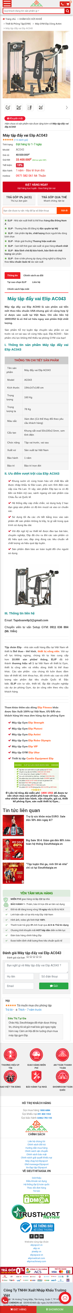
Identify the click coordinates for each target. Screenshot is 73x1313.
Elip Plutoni (35, 728)
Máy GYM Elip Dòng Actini (48, 23)
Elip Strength (36, 722)
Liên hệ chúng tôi (36, 1141)
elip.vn (36, 1248)
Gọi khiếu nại (29, 1113)
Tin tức (36, 1191)
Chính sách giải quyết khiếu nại (36, 1157)
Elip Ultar (34, 752)
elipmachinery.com (36, 1261)
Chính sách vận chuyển (36, 1151)
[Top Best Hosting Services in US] (36, 1212)
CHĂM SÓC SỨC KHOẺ (30, 19)
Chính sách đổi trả (36, 1144)
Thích (21, 1009)
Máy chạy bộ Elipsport (36, 1161)
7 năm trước (34, 1009)
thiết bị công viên (49, 651)
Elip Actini (34, 734)
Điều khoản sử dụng (36, 1181)
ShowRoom (55, 1309)
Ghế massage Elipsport (37, 1164)
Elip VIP (33, 746)
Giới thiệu (36, 1178)
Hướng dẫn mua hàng (36, 1148)
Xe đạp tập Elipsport (36, 1167)
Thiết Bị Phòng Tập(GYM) (18, 23)
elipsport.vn (36, 1245)
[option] (9, 107)
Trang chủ (10, 19)
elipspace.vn (36, 1255)
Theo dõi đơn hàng (36, 1187)
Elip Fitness (45, 707)
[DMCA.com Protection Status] (36, 1198)
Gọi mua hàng (31, 1110)
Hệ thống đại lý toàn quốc (36, 1184)
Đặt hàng (19, 1309)
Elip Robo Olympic (39, 740)
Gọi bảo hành (29, 1117)
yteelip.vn (36, 1251)
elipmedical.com (36, 1258)
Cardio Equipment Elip (40, 758)
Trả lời (9, 1009)
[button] (6, 107)
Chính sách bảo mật (36, 1154)
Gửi (55, 986)
